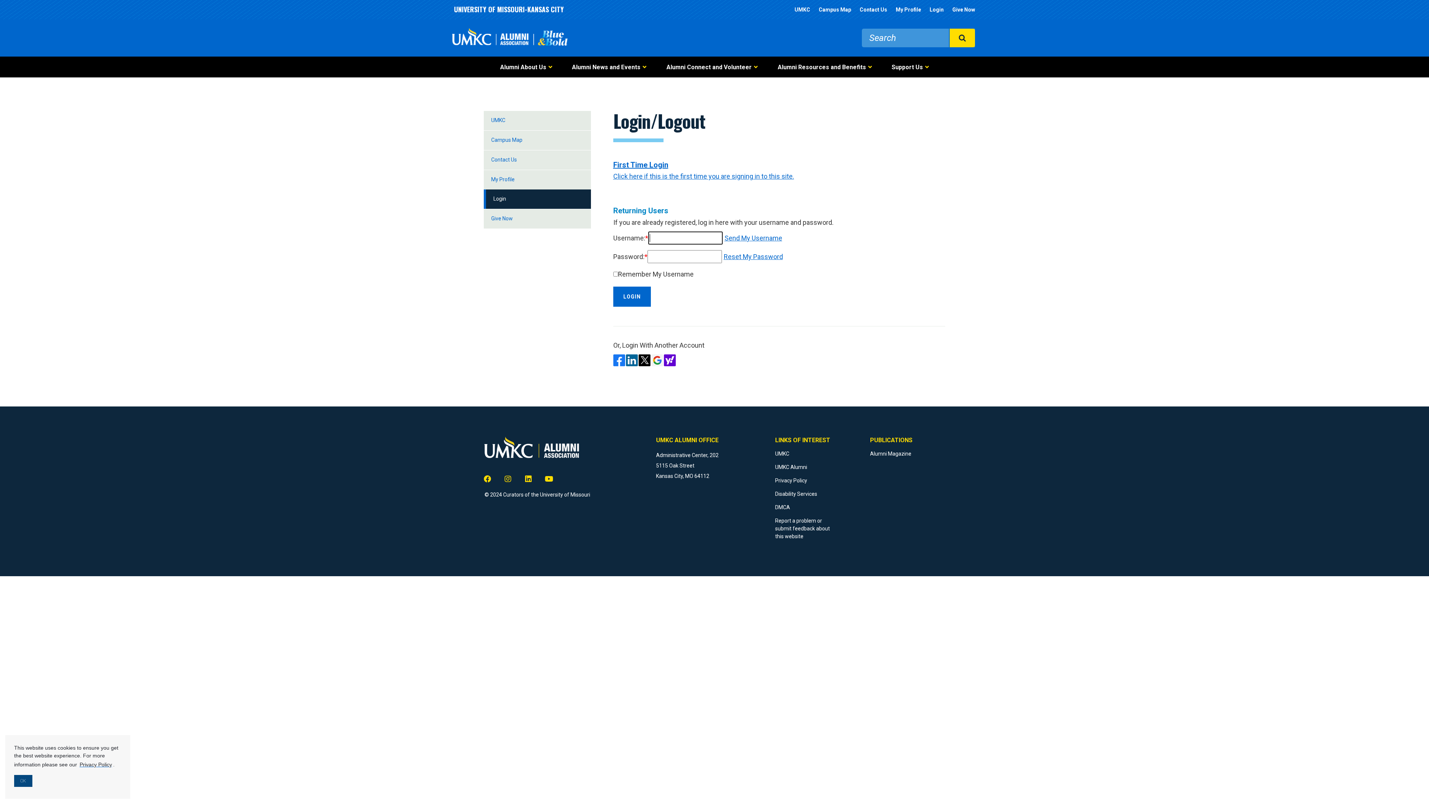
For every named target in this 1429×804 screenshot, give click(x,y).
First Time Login (640, 164)
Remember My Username (656, 274)
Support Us (907, 67)
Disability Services (796, 494)
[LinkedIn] (528, 479)
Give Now (963, 9)
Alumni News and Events (606, 67)
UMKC (802, 9)
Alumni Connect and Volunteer (709, 67)
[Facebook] (487, 479)
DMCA (782, 507)
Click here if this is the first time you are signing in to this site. (703, 176)
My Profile (908, 9)
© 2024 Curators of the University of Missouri (537, 495)
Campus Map (835, 9)
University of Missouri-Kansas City (509, 9)
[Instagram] (508, 479)
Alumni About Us (523, 67)
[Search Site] (962, 38)
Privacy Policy (791, 481)
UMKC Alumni (791, 467)
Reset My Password (753, 257)
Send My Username (753, 238)
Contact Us (873, 9)
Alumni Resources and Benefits (822, 67)
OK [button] (23, 781)
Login (937, 9)
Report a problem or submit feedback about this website (802, 528)
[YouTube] (549, 479)
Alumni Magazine (890, 454)
